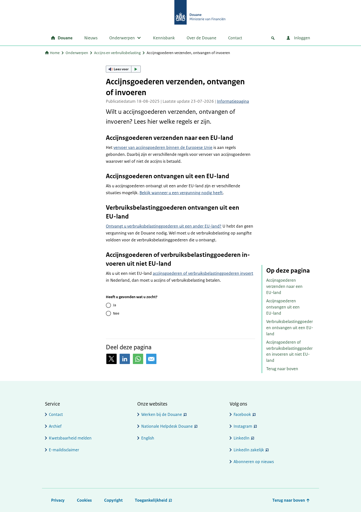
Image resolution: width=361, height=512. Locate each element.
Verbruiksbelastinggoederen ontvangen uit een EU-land (289, 327)
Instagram (243, 426)
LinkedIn (242, 438)
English (147, 438)
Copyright (113, 500)
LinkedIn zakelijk (249, 450)
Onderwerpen (122, 38)
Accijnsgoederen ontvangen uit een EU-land (283, 307)
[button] (123, 69)
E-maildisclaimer (64, 450)
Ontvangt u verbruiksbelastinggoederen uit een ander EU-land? (164, 226)
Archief (55, 426)
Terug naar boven (282, 368)
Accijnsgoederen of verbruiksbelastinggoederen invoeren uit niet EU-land (289, 351)
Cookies (84, 500)
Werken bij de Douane (161, 414)
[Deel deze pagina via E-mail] (151, 359)
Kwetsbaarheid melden (70, 438)
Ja (114, 305)
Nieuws (90, 38)
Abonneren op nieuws (254, 461)
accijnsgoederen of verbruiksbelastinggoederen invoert (203, 273)
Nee (116, 313)
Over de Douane (201, 38)
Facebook (242, 414)
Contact (235, 38)
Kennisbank (164, 38)
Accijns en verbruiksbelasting (117, 52)
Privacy (58, 500)
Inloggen (301, 38)
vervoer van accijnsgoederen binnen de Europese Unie (162, 147)
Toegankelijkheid (151, 500)
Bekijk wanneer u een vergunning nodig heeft (181, 192)
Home (55, 52)
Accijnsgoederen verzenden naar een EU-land (284, 286)
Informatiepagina (233, 101)
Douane (65, 38)
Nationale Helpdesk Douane (167, 426)
